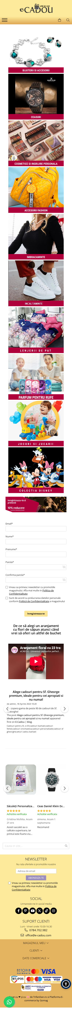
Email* (9, 523)
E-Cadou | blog (23, 721)
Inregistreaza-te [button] (36, 613)
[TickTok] (46, 911)
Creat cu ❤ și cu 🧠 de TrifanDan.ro (28, 997)
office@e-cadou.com (38, 935)
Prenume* (11, 549)
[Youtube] (32, 911)
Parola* (10, 562)
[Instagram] (53, 911)
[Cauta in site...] (68, 20)
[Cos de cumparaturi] (59, 20)
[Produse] (5, 21)
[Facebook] (18, 911)
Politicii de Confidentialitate (34, 601)
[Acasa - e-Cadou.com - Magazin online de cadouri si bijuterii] (36, 8)
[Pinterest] (25, 911)
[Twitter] (39, 911)
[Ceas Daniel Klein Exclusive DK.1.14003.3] (51, 780)
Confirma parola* (15, 575)
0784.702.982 (38, 930)
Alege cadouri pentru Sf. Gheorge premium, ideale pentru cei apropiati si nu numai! (36, 696)
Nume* (10, 536)
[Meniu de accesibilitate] (66, 984)
